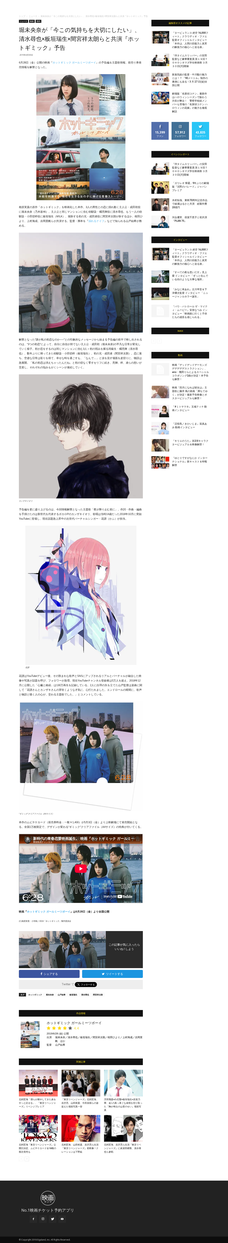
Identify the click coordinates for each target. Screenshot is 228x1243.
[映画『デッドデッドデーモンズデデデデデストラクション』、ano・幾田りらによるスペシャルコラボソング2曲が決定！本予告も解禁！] (160, 369)
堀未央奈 (50, 994)
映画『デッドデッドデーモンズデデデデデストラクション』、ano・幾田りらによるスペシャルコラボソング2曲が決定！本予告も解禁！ (190, 372)
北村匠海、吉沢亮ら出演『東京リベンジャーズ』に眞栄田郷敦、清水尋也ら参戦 (122, 1148)
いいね (160, 123)
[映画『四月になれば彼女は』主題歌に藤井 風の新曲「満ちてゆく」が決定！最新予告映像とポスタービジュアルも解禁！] (160, 392)
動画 (32, 21)
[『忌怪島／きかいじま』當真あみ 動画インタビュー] (160, 428)
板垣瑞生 (73, 994)
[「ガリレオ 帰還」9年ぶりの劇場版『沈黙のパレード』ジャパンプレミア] (160, 187)
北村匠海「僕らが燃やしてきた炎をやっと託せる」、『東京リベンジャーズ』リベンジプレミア (37, 1103)
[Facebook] (33, 1219)
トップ (22, 16)
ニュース (33, 16)
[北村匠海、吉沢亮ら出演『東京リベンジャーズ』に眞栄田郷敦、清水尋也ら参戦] (123, 1128)
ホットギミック (35, 994)
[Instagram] (42, 1219)
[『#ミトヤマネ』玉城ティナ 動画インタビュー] (160, 411)
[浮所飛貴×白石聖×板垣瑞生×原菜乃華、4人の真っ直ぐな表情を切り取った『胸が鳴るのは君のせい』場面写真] (123, 1083)
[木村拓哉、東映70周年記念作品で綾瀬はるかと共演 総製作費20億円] (160, 204)
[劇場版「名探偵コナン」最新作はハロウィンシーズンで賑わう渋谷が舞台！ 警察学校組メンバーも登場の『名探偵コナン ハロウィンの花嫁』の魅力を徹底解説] (160, 98)
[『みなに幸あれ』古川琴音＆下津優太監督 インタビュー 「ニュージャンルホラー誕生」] (160, 294)
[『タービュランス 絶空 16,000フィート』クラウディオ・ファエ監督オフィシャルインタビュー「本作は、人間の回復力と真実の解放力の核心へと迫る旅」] (160, 37)
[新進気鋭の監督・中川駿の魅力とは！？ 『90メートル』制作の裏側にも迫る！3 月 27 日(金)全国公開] (160, 79)
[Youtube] (62, 1219)
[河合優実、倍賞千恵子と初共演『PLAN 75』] (160, 222)
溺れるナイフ (96, 220)
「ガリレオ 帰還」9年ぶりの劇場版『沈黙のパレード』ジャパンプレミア (190, 187)
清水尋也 (85, 994)
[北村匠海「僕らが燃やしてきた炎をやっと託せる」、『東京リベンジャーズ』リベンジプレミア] (38, 1083)
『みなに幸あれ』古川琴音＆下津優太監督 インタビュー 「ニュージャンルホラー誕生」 (190, 293)
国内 (38, 21)
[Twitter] (52, 1219)
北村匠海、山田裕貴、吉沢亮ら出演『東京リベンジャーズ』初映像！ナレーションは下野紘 (80, 1148)
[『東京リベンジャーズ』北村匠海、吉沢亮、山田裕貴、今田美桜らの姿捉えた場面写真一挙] (80, 1083)
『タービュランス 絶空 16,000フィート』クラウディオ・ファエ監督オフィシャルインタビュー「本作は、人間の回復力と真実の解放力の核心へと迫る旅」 (190, 39)
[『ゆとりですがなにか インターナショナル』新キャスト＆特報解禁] (160, 462)
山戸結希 (62, 994)
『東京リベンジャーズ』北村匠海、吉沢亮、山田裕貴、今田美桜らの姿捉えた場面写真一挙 (80, 1103)
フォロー (180, 123)
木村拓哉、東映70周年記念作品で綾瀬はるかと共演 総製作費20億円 (189, 204)
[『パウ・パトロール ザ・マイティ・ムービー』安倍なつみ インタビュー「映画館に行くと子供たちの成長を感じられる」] (160, 311)
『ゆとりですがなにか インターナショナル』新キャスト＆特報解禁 (190, 462)
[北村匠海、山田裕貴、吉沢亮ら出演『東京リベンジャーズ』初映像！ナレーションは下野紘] (80, 1128)
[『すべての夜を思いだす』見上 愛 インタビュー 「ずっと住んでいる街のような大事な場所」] (160, 276)
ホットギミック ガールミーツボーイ (74, 62)
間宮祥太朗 (98, 994)
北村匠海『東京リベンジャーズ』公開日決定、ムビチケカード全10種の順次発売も (37, 1148)
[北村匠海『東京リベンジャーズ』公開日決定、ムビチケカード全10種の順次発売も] (38, 1128)
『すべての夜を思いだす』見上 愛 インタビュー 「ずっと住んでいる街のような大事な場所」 (190, 276)
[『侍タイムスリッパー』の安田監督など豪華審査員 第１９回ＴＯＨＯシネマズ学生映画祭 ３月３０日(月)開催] (160, 60)
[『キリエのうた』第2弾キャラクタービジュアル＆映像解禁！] (160, 445)
